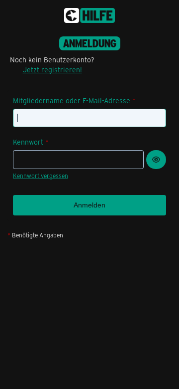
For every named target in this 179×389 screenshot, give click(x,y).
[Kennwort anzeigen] (156, 159)
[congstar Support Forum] (89, 15)
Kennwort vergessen (40, 176)
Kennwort (28, 142)
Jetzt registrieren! (52, 69)
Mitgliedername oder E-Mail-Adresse (71, 100)
